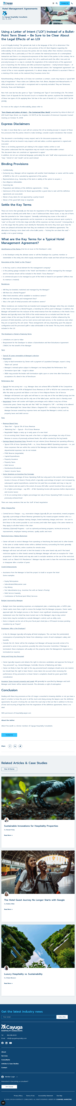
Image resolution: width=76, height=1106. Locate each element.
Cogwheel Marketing (64, 1099)
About (3, 1052)
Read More (7, 835)
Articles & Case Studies (10, 1064)
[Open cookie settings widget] (3, 1103)
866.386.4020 (12, 1035)
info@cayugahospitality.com (17, 1038)
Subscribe (62, 1017)
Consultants (5, 1060)
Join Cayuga (9, 1087)
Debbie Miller (10, 904)
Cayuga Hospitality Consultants (16, 17)
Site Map (59, 1096)
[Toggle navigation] (53, 3)
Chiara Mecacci (11, 978)
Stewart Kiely (10, 830)
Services (4, 1056)
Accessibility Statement (45, 1096)
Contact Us (64, 3)
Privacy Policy (18, 1096)
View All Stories (9, 769)
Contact (4, 1068)
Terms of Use (30, 1096)
